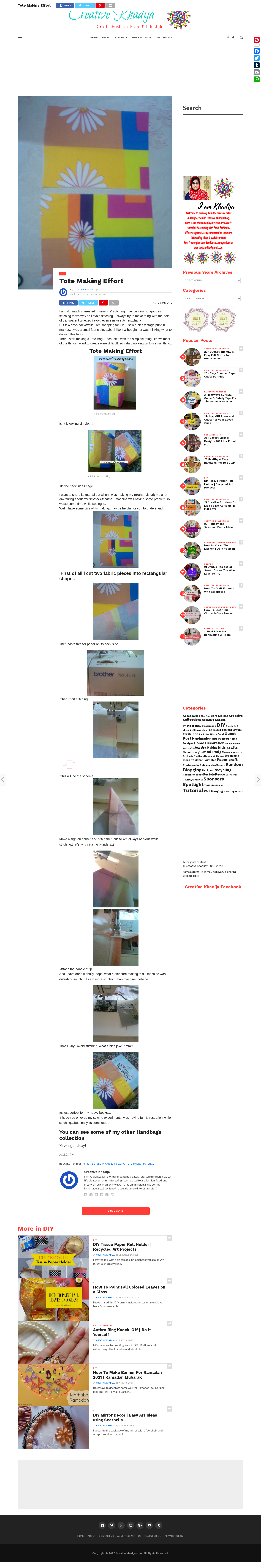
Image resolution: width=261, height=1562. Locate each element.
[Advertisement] (130, 67)
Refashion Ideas (193, 774)
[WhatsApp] (256, 79)
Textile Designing (213, 785)
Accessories (191, 716)
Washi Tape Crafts (233, 791)
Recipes (207, 770)
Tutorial (148, 1163)
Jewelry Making (206, 747)
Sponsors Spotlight (203, 781)
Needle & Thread (214, 756)
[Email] (256, 72)
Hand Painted (219, 738)
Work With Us (141, 37)
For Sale (188, 734)
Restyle (209, 774)
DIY (221, 725)
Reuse (220, 774)
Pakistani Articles (203, 760)
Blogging (205, 716)
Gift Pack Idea (202, 734)
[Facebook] (256, 50)
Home (94, 37)
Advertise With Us (129, 1536)
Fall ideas (214, 729)
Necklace (199, 756)
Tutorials (162, 37)
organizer (108, 1163)
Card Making (220, 716)
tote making (134, 1163)
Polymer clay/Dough (212, 765)
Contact (121, 37)
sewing (120, 1163)
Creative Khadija (84, 289)
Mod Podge (213, 752)
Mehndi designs (193, 752)
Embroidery (200, 730)
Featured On (152, 1536)
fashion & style (91, 1163)
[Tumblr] (256, 65)
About (106, 37)
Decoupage (209, 725)
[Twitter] (256, 58)
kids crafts (228, 747)
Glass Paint (217, 734)
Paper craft (227, 760)
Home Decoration (209, 743)
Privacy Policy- (174, 1536)
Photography (191, 765)
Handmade (200, 738)
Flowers (236, 729)
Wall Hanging (213, 791)
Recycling (222, 770)
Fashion (225, 729)
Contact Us (106, 1536)
